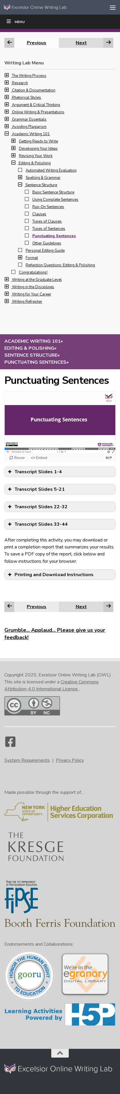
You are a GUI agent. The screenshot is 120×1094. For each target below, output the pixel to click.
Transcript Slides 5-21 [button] (40, 489)
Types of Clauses (47, 221)
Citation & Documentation (33, 90)
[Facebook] (10, 744)
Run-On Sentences (48, 207)
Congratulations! (33, 272)
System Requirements (27, 760)
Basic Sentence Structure (53, 192)
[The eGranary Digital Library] (85, 995)
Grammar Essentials (29, 119)
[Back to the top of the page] (60, 1053)
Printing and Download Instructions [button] (54, 574)
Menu (20, 22)
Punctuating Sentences (54, 236)
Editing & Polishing (35, 163)
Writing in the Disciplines (33, 287)
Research (20, 83)
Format (32, 258)
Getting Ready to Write (38, 141)
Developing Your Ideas (38, 148)
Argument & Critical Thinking (36, 105)
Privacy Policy (70, 760)
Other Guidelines (46, 243)
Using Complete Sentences (55, 199)
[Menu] (112, 7)
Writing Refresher (27, 301)
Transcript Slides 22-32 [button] (41, 507)
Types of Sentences (48, 228)
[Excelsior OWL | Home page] (47, 7)
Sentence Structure (41, 185)
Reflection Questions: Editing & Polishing (60, 265)
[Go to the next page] (109, 606)
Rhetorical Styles (26, 97)
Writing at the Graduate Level (37, 279)
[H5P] (60, 1025)
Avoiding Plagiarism (29, 126)
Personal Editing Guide (45, 250)
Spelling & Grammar (43, 177)
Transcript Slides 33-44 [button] (41, 524)
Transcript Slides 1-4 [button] (38, 472)
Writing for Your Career (31, 294)
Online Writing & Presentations (38, 112)
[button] (8, 75)
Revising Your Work (35, 156)
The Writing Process (29, 75)
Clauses (39, 214)
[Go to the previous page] (10, 606)
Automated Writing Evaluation (51, 170)
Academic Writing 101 (31, 134)
